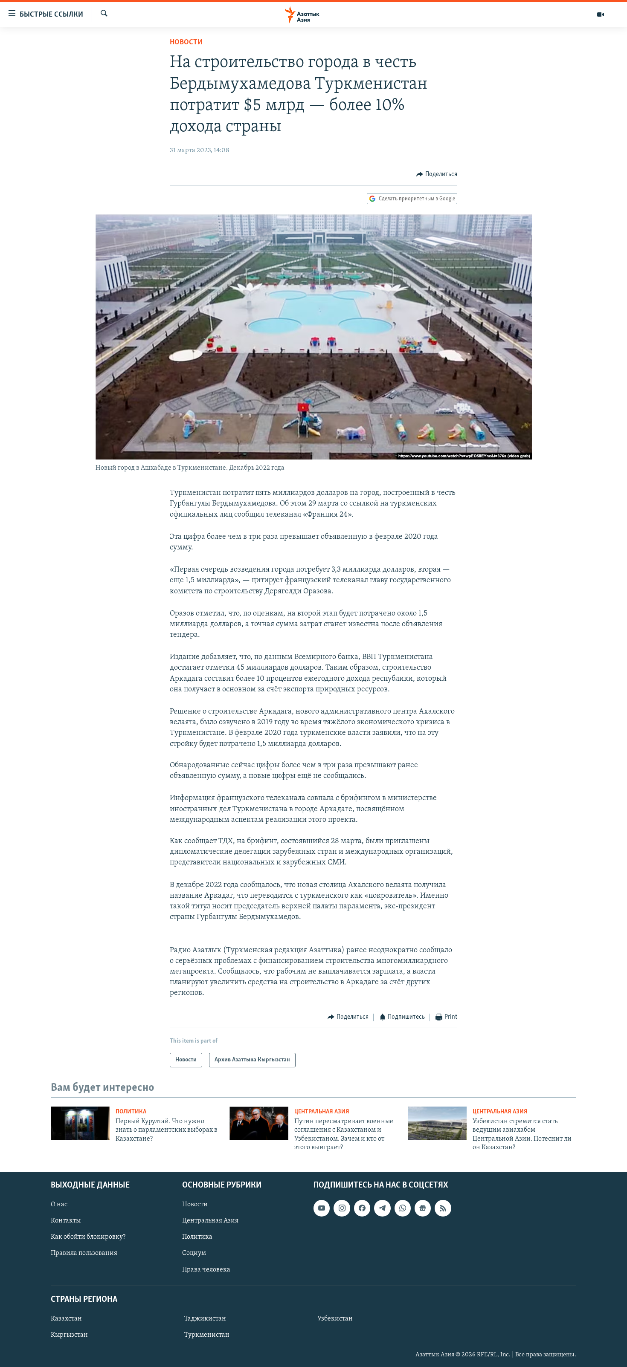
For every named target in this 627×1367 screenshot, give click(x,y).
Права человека (206, 1269)
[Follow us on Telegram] (382, 1208)
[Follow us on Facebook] (362, 1208)
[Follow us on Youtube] (322, 1208)
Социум (194, 1253)
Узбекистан (335, 1318)
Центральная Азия (321, 1112)
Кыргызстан (69, 1335)
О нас (59, 1204)
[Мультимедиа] (600, 14)
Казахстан (66, 1318)
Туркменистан (206, 1335)
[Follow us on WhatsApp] (403, 1208)
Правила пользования (84, 1253)
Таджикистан (205, 1318)
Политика (131, 1112)
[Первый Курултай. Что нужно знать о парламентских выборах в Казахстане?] (80, 1123)
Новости (186, 42)
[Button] (436, 174)
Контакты (66, 1220)
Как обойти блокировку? (88, 1237)
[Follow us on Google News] (423, 1208)
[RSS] (443, 1208)
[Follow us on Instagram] (342, 1208)
